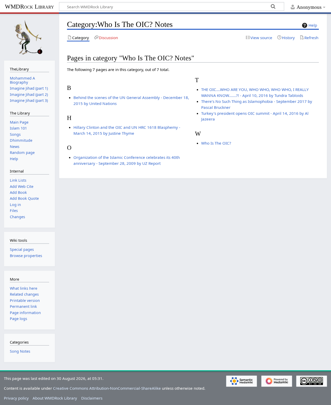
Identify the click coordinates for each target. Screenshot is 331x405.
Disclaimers (91, 398)
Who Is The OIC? (216, 143)
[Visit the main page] (29, 36)
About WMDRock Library (55, 398)
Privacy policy (16, 398)
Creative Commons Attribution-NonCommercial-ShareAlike (107, 388)
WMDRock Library (29, 6)
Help (313, 25)
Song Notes (20, 351)
